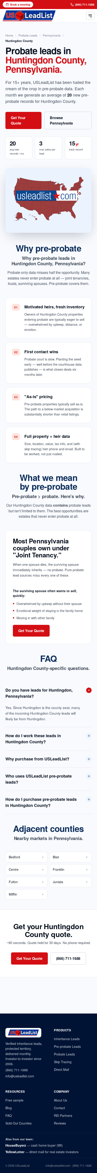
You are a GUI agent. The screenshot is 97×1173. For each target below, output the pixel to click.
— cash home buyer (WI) (34, 1145)
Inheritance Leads (67, 1039)
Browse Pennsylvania (61, 120)
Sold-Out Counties (18, 1123)
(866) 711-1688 (84, 4)
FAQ (8, 1115)
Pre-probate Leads (67, 1046)
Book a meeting (20, 4)
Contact (59, 1108)
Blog (8, 1108)
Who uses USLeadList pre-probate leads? (38, 779)
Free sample (14, 1100)
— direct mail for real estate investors (42, 1152)
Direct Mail (61, 1069)
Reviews (60, 1123)
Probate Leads (27, 35)
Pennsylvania (51, 35)
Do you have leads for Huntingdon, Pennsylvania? (39, 693)
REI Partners (63, 1115)
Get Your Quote (18, 120)
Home (9, 35)
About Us (60, 1100)
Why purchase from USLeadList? (37, 759)
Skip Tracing (63, 1062)
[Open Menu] (90, 16)
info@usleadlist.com (19, 1076)
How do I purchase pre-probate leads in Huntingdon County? (41, 802)
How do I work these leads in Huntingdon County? (33, 739)
